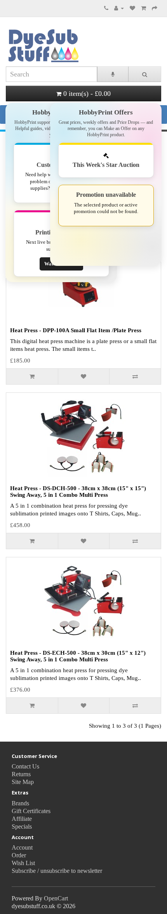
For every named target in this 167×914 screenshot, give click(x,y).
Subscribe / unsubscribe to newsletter (57, 870)
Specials (22, 826)
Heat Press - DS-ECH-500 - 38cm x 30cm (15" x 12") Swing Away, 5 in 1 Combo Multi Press (78, 656)
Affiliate (22, 818)
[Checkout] (154, 8)
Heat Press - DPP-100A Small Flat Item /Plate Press (75, 330)
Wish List (23, 863)
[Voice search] (113, 74)
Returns (21, 774)
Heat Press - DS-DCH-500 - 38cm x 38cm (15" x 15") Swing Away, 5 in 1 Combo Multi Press (78, 491)
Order (19, 855)
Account (22, 847)
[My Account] (119, 8)
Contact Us (25, 766)
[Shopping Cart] (143, 8)
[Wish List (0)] (132, 8)
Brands (20, 803)
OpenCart (56, 898)
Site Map (23, 782)
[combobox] (51, 74)
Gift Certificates (31, 811)
